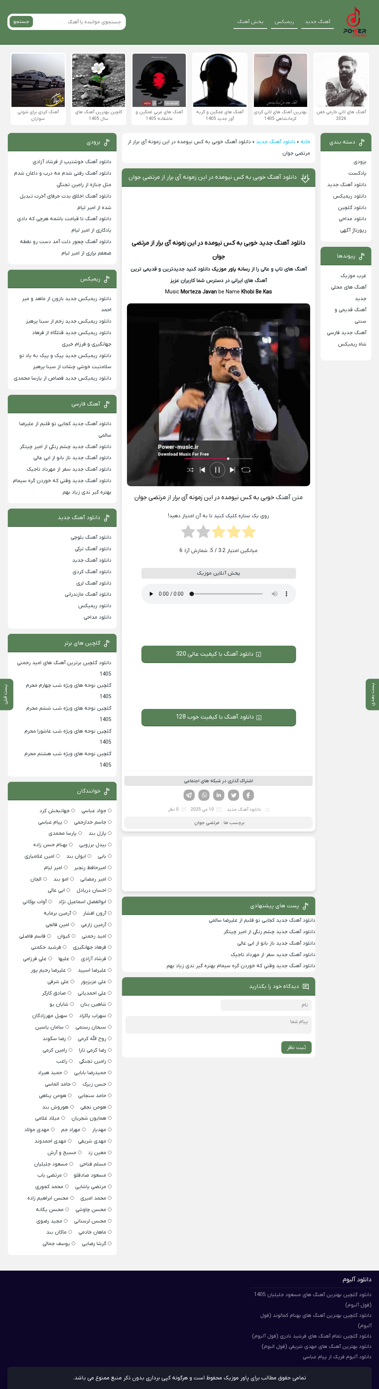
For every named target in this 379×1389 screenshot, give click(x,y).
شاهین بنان (93, 1004)
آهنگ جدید (317, 22)
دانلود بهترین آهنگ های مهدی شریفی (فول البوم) (317, 1346)
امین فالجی (57, 924)
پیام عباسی (50, 822)
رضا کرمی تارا (92, 1050)
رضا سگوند (54, 1038)
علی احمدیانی (92, 993)
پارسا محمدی (62, 833)
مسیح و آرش (61, 1152)
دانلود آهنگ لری (93, 583)
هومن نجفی (93, 1107)
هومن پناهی (52, 1095)
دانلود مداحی (352, 218)
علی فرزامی (35, 958)
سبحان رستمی (91, 1027)
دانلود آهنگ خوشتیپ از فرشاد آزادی (72, 161)
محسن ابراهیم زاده (47, 1198)
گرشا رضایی (94, 1243)
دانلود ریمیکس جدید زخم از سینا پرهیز (68, 321)
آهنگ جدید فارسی (346, 332)
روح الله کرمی (92, 1038)
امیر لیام (53, 867)
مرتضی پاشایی (90, 1186)
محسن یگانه (50, 1209)
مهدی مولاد (36, 1129)
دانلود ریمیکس (349, 196)
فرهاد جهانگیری (89, 947)
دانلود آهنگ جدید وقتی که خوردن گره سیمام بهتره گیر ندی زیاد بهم (241, 965)
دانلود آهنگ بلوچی (91, 537)
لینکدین (218, 795)
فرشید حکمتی (46, 947)
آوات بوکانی (35, 901)
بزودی (359, 161)
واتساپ (203, 795)
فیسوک (248, 795)
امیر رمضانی (93, 879)
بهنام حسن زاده (50, 844)
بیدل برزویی (92, 844)
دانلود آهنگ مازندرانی (88, 594)
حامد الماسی (58, 1084)
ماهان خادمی (92, 1232)
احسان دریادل (91, 890)
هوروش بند (55, 1107)
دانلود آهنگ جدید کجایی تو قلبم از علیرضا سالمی (262, 920)
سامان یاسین (49, 1027)
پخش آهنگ (250, 22)
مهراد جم (70, 1129)
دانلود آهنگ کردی (92, 571)
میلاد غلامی (47, 1118)
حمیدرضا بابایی (90, 1072)
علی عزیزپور (93, 981)
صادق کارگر (54, 993)
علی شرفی (58, 981)
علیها (63, 958)
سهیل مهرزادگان (49, 1015)
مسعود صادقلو (90, 1175)
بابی (102, 856)
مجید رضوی (49, 1221)
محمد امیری (93, 1198)
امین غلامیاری (39, 856)
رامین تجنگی (92, 1061)
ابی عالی (56, 890)
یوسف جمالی (56, 1243)
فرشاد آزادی (93, 958)
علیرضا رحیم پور (48, 970)
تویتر (233, 795)
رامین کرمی (55, 1050)
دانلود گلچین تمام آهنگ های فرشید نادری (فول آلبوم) (312, 1336)
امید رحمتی (94, 936)
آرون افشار (94, 913)
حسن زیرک (94, 1084)
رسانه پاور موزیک (231, 269)
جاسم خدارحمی (90, 822)
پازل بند (97, 833)
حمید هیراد (50, 1072)
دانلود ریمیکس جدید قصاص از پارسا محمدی (62, 378)
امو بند (60, 879)
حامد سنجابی (92, 1095)
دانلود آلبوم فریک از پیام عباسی (337, 1357)
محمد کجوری (49, 1186)
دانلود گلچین (352, 207)
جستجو (21, 22)
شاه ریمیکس (352, 344)
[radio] (249, 534)
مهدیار (99, 1129)
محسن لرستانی (90, 1221)
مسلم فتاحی (93, 1164)
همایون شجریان (88, 1118)
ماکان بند (56, 1232)
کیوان (63, 936)
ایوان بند (76, 856)
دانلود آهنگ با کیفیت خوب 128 (215, 717)
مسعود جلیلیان (51, 1164)
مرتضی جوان (206, 823)
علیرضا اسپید (92, 970)
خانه (305, 141)
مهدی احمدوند (50, 1141)
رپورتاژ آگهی (353, 230)
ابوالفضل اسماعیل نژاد (82, 901)
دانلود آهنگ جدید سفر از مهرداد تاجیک (273, 954)
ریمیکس (284, 22)
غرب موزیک (353, 275)
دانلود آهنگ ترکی (93, 548)
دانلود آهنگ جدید (275, 141)
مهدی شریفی (92, 1141)
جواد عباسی (93, 810)
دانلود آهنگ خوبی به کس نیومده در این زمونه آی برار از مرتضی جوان (212, 177)
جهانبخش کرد (55, 810)
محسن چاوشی (91, 1209)
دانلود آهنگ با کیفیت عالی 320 (215, 654)
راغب (61, 1061)
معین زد (97, 1152)
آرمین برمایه (57, 913)
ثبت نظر (296, 1047)
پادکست (357, 173)
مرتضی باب (49, 1175)
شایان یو (59, 1004)
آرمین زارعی (93, 924)
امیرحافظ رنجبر (90, 867)
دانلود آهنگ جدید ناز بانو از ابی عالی (276, 943)
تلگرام (189, 795)
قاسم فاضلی (32, 936)
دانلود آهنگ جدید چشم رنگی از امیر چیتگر (269, 931)
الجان (35, 879)
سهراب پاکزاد (92, 1015)
